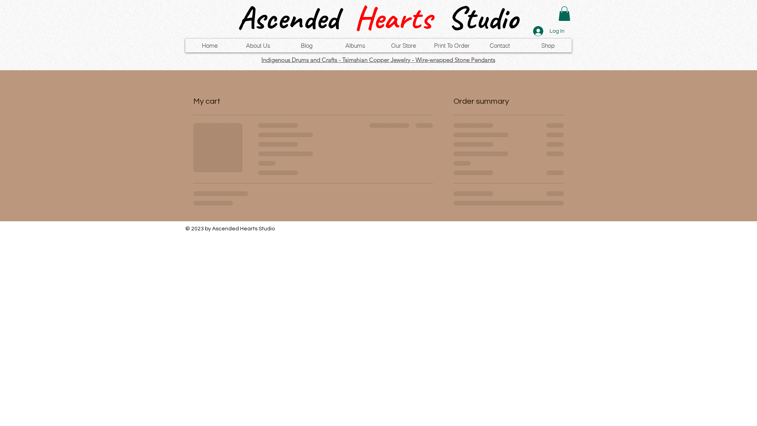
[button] (564, 13)
